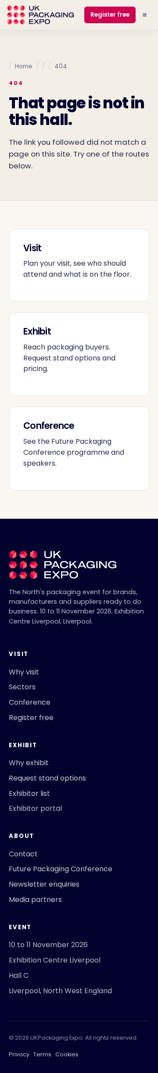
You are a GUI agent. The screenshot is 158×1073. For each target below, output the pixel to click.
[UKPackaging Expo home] (40, 15)
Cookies (67, 1054)
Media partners (35, 900)
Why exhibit (29, 763)
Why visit (24, 672)
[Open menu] (144, 15)
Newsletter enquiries (44, 884)
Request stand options (47, 778)
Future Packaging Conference (60, 869)
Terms (42, 1054)
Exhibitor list (29, 793)
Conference (29, 702)
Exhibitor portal (35, 808)
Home (23, 66)
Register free (109, 15)
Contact (23, 854)
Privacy (19, 1054)
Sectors (22, 687)
